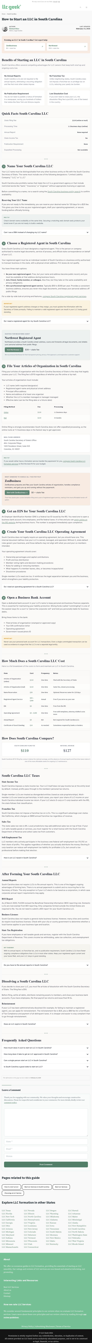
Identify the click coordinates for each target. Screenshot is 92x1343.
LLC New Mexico (53, 1238)
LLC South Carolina (76, 1229)
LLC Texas (6, 1210)
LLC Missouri (7, 1244)
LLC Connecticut (31, 1247)
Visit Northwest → (14, 350)
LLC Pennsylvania (32, 1220)
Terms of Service (63, 1326)
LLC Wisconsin (30, 1241)
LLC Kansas (51, 1223)
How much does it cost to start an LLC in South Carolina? (28, 1048)
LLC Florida (7, 1214)
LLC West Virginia (76, 1241)
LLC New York (8, 1216)
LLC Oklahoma (52, 1216)
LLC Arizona (7, 1229)
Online (6, 412)
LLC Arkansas (74, 1214)
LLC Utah (28, 1244)
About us (7, 1290)
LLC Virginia (29, 1223)
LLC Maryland (8, 1235)
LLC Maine (73, 1216)
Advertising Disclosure (45, 1326)
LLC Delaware (30, 1235)
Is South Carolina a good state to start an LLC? (23, 1067)
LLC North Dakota (76, 1232)
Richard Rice (14, 29)
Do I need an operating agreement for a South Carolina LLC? (29, 587)
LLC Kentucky (52, 1244)
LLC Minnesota (8, 1241)
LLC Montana (52, 1235)
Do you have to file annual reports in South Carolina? (26, 965)
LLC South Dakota (53, 1232)
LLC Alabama (52, 1220)
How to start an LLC (11, 1187)
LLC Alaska (73, 1223)
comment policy (10, 1103)
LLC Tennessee (52, 1229)
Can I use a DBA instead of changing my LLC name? (25, 232)
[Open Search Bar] (80, 7)
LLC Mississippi (75, 1220)
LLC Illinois (29, 1214)
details (55, 1)
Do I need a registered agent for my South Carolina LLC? (27, 321)
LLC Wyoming (52, 1214)
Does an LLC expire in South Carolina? (20, 1024)
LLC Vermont (30, 1238)
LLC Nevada (29, 1210)
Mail (5, 418)
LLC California (8, 1220)
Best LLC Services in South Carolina (37, 1187)
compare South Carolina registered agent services (64, 296)
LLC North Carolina (32, 1216)
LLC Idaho (50, 1241)
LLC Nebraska (74, 1238)
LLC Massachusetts (10, 1247)
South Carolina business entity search (64, 191)
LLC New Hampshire (77, 1226)
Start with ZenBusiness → (17, 493)
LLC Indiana (7, 1238)
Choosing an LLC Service (12, 1193)
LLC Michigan (8, 1232)
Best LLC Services (61, 1187)
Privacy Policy (28, 1326)
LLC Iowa (50, 1226)
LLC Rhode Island (76, 1244)
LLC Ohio (6, 1226)
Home (4, 14)
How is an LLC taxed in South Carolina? (20, 858)
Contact (7, 1293)
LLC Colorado (30, 1232)
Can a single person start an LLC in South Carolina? (25, 1060)
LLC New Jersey (31, 1229)
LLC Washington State (77, 1235)
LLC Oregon (51, 1210)
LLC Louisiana (30, 1226)
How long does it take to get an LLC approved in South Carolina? (31, 1054)
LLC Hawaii (73, 1210)
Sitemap (7, 1296)
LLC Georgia (7, 1223)
